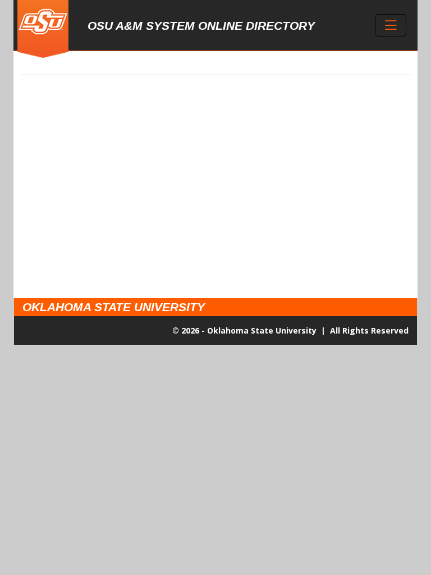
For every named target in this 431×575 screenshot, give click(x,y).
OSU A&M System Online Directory (201, 25)
